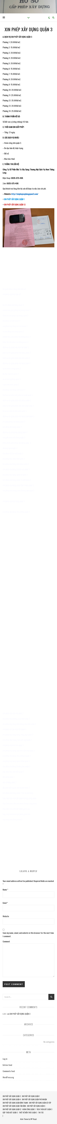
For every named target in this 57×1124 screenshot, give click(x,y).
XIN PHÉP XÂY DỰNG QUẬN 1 (31, 1096)
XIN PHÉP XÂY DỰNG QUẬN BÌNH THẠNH (15, 1102)
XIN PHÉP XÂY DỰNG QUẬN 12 (12, 1109)
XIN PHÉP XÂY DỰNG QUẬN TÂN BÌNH (14, 1106)
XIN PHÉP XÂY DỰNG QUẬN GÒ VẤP (40, 1102)
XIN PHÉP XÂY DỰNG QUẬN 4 (12, 1099)
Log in (5, 1058)
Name (5, 889)
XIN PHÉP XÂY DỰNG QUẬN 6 (36, 1106)
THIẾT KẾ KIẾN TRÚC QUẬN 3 (28, 1112)
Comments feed (9, 1071)
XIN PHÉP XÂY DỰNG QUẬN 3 (20, 1013)
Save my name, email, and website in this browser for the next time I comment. (28, 934)
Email (5, 902)
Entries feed (7, 1064)
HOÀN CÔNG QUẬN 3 (28, 1109)
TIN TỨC (41, 1112)
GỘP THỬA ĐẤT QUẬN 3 (10, 1112)
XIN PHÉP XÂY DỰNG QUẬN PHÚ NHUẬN (34, 1099)
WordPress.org (8, 1077)
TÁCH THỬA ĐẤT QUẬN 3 (44, 1109)
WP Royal (33, 1119)
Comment (6, 941)
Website (6, 916)
